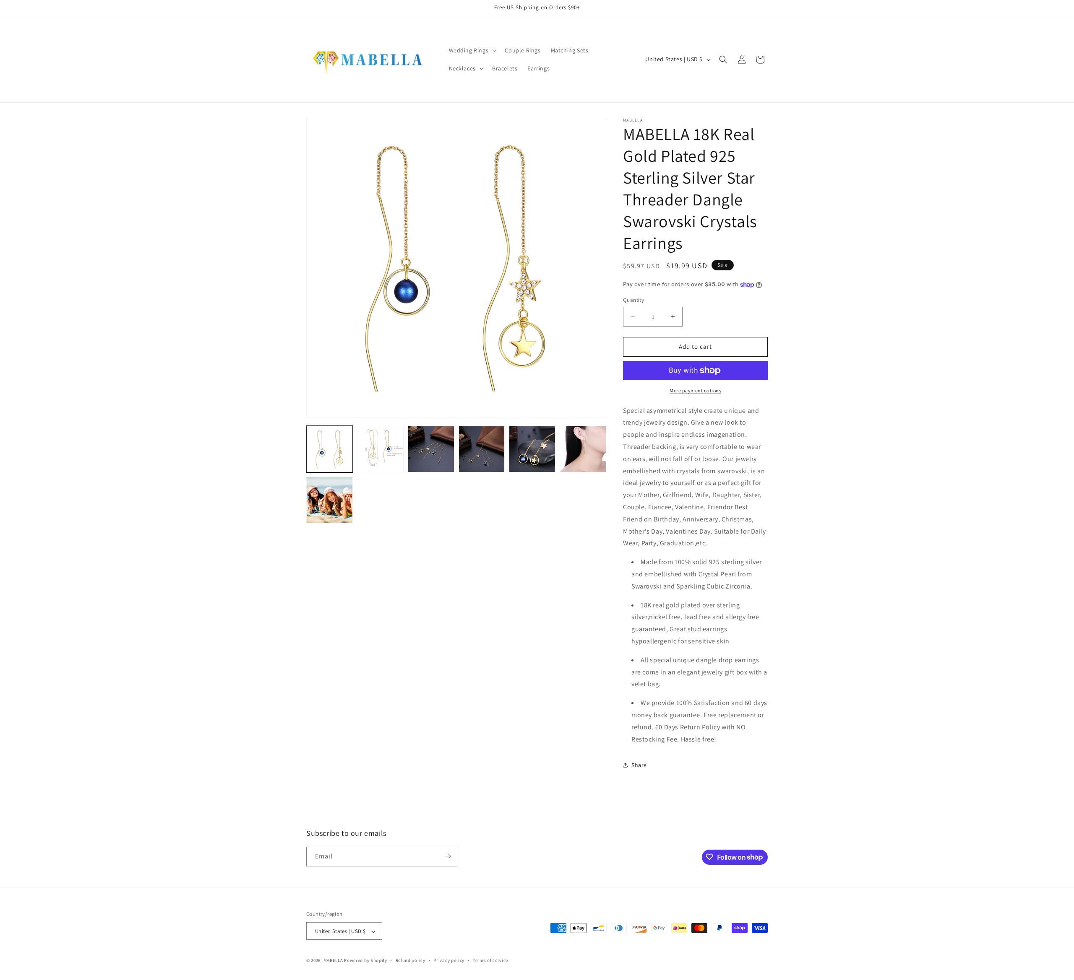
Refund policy (410, 960)
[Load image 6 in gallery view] (583, 449)
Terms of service (490, 960)
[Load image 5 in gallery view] (532, 449)
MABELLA (333, 961)
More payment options (695, 390)
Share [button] (639, 765)
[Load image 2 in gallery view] (380, 449)
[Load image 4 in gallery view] (482, 449)
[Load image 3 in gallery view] (431, 449)
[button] (472, 50)
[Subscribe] (447, 856)
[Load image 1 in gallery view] (329, 449)
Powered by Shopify (365, 961)
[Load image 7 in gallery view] (329, 500)
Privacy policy (448, 960)
